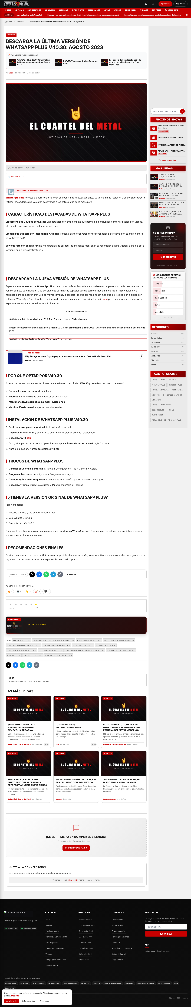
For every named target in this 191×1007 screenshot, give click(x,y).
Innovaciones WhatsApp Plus (57, 645)
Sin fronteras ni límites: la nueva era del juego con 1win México (75, 781)
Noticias (19, 10)
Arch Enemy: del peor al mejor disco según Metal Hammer (121, 781)
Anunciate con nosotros (122, 948)
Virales (144, 10)
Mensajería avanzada (105, 645)
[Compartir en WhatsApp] (46, 574)
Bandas (117, 10)
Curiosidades (34, 10)
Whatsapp (173, 380)
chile (171, 410)
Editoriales (94, 10)
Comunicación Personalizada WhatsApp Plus (54, 640)
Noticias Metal (158, 380)
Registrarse (180, 4)
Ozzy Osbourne (159, 410)
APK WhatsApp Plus (21, 640)
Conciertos (131, 10)
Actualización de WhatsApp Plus (166, 420)
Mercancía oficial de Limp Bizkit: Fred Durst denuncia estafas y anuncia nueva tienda (27, 782)
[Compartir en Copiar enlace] (60, 574)
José (11, 73)
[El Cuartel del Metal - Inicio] (16, 4)
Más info (15, 996)
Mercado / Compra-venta (56, 937)
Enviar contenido (119, 931)
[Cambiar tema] (146, 4)
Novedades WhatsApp (172, 395)
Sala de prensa (51, 942)
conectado (36, 873)
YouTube (156, 395)
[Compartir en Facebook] (39, 574)
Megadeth (156, 400)
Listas (107, 10)
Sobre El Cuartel (119, 954)
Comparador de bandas (55, 960)
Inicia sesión (73, 880)
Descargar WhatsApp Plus (89, 640)
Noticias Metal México (162, 405)
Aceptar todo (11, 1001)
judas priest (157, 415)
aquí (105, 299)
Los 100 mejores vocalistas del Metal (68, 726)
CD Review (50, 10)
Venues (48, 954)
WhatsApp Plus (13, 655)
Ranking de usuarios (120, 937)
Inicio (8, 10)
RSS (178, 998)
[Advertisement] (168, 68)
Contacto (116, 942)
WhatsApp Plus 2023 (32, 655)
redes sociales (175, 385)
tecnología (177, 390)
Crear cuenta (117, 920)
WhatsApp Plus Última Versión (58, 655)
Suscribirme (169, 257)
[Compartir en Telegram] (53, 574)
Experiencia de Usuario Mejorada (119, 640)
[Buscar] (153, 4)
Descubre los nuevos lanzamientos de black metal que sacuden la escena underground (72, 15)
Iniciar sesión (117, 925)
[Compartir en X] (32, 574)
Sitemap (172, 998)
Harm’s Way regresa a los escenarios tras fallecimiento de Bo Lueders (141, 15)
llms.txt (184, 998)
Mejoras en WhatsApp (83, 645)
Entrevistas (78, 10)
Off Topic (156, 10)
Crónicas (63, 10)
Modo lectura (19, 574)
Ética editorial (117, 960)
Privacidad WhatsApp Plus (50, 650)
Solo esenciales (28, 1001)
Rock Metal (86, 931)
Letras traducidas (52, 965)
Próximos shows (52, 931)
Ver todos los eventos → (167, 160)
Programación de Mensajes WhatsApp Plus (85, 650)
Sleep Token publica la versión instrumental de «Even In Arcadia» (21, 727)
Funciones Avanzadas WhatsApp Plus (23, 645)
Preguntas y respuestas (55, 948)
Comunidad (173, 10)
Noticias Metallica (160, 390)
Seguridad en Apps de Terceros (121, 650)
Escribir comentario (76, 848)
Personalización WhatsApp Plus (21, 650)
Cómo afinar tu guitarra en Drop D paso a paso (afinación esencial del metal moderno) (121, 727)
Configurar (44, 1001)
